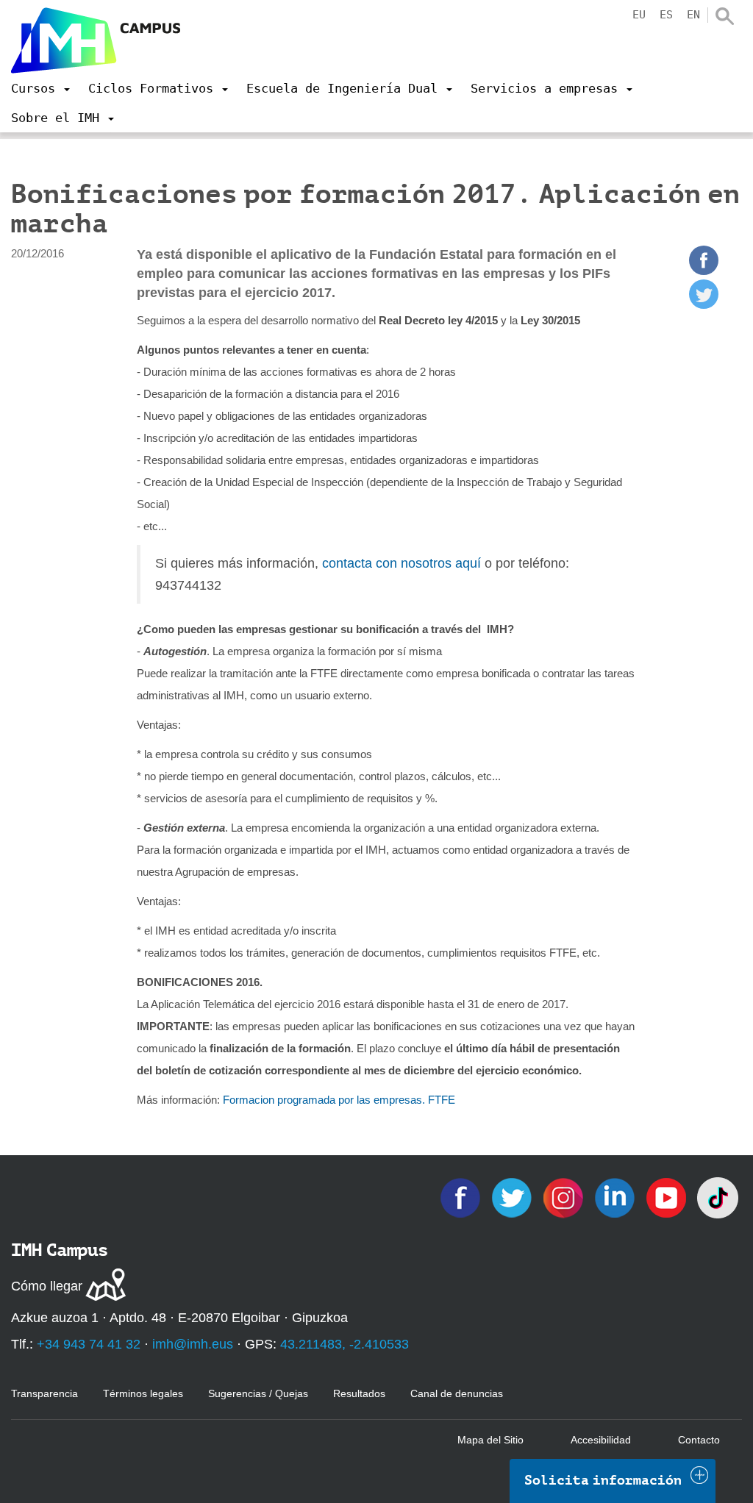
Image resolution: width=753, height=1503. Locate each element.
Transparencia (44, 1393)
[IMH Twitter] (513, 1196)
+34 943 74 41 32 (88, 1344)
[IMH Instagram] (564, 1196)
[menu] (40, 88)
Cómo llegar (46, 1286)
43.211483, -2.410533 (344, 1344)
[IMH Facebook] (462, 1196)
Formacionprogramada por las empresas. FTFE (339, 1099)
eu (639, 14)
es (666, 14)
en (693, 14)
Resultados (359, 1393)
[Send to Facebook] (703, 271)
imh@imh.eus (192, 1344)
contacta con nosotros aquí (401, 563)
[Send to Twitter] (703, 305)
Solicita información (603, 1480)
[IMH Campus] (95, 40)
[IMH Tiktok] (717, 1196)
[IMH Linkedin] (616, 1196)
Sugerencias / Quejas (258, 1393)
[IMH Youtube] (667, 1196)
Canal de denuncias (456, 1393)
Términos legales (143, 1393)
